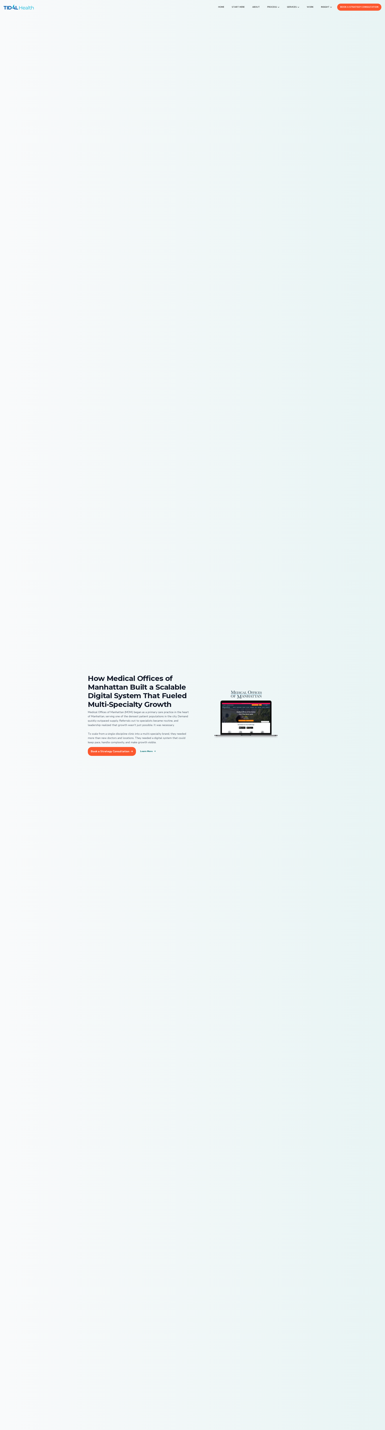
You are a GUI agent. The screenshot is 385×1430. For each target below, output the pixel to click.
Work (310, 7)
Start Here (238, 7)
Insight (325, 7)
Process (272, 7)
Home (221, 7)
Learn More (146, 751)
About (256, 7)
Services (292, 7)
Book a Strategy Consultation (359, 7)
